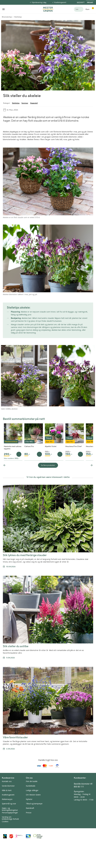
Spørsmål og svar (9, 803)
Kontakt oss (7, 781)
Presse (28, 812)
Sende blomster (8, 786)
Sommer (25, 103)
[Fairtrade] (5, 836)
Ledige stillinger (32, 790)
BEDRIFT (80, 2)
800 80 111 (79, 786)
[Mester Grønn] (47, 9)
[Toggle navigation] (3, 9)
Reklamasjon (7, 799)
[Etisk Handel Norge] (38, 836)
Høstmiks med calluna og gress (12, 447)
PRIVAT (90, 2)
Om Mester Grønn (33, 795)
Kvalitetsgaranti (60, 2)
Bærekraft (30, 808)
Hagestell (34, 103)
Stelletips (18, 17)
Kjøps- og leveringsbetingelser (10, 809)
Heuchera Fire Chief (73, 446)
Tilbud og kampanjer (34, 803)
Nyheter (29, 799)
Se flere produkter (48, 465)
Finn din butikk (31, 781)
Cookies (5, 821)
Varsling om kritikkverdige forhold (10, 818)
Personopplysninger (10, 812)
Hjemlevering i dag (39, 2)
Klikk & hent (7, 790)
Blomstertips (7, 17)
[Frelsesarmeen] (11, 836)
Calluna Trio (29, 446)
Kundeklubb (30, 786)
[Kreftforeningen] (19, 836)
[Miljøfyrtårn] (28, 836)
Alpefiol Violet (50, 446)
